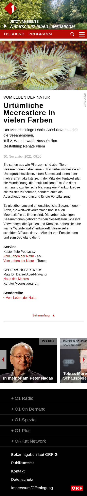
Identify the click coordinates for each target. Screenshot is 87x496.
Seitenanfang (41, 315)
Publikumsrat (22, 463)
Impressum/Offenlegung (32, 488)
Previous (3, 359)
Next (84, 359)
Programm (40, 34)
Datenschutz (22, 479)
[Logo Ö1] (10, 8)
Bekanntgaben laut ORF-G (34, 454)
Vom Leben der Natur (18, 256)
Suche (72, 34)
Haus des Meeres (16, 279)
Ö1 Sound (14, 34)
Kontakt (17, 471)
